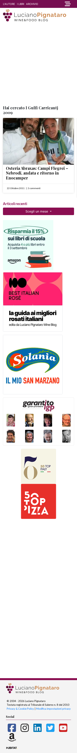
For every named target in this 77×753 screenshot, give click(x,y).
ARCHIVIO (32, 4)
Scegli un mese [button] (37, 211)
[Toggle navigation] (67, 4)
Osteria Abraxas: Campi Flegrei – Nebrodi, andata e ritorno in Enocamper (37, 172)
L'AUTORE (9, 4)
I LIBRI (20, 4)
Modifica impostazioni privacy (53, 708)
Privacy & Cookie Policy (20, 708)
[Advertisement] (38, 63)
